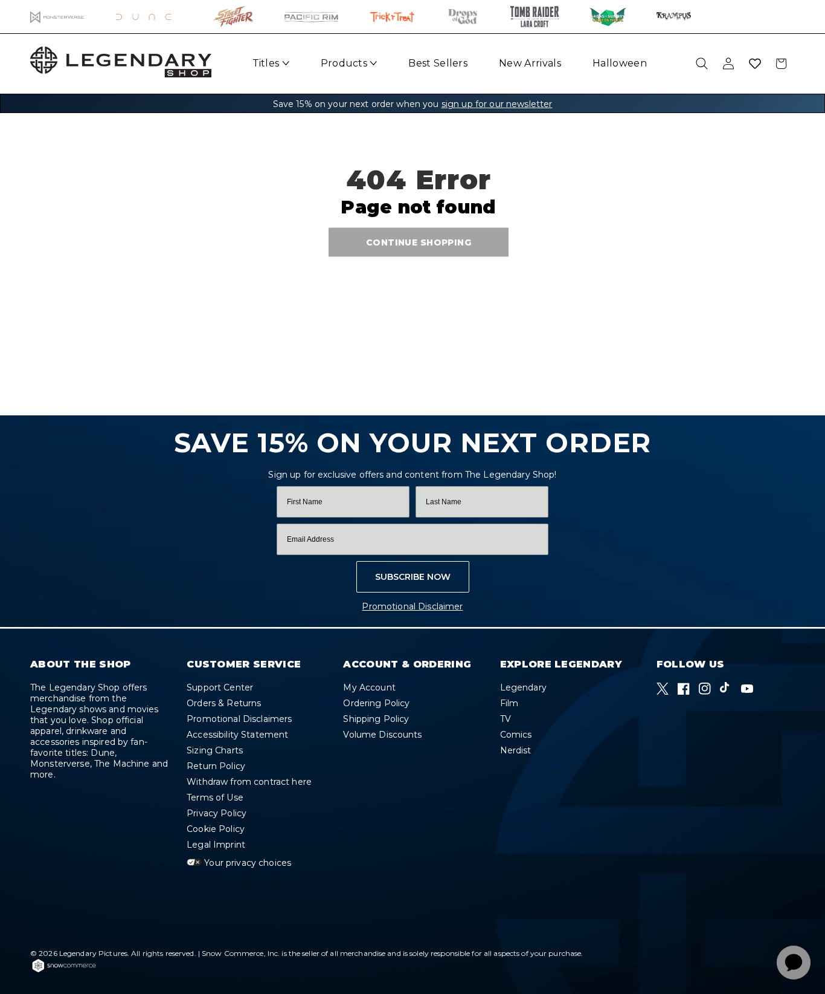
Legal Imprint (216, 844)
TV (505, 718)
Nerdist (515, 750)
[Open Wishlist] (755, 63)
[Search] (702, 63)
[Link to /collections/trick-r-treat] (392, 16)
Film (509, 703)
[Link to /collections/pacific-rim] (311, 16)
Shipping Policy (376, 718)
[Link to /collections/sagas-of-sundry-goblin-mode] (607, 16)
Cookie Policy (216, 828)
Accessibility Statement (237, 734)
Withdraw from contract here (249, 781)
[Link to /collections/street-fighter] (233, 16)
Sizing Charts (215, 750)
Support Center (220, 688)
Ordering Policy (376, 703)
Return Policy (216, 766)
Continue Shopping (418, 241)
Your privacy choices (246, 862)
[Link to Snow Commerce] (64, 970)
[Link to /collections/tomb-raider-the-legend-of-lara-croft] (534, 16)
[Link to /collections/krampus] (673, 16)
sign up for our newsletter (497, 104)
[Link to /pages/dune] (149, 16)
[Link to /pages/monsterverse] (57, 16)
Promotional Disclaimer (412, 606)
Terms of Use (215, 797)
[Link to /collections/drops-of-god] (462, 16)
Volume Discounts (382, 734)
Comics (516, 734)
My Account (369, 688)
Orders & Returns (224, 703)
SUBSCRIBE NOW (413, 576)
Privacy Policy (216, 813)
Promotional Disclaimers (239, 718)
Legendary (523, 688)
